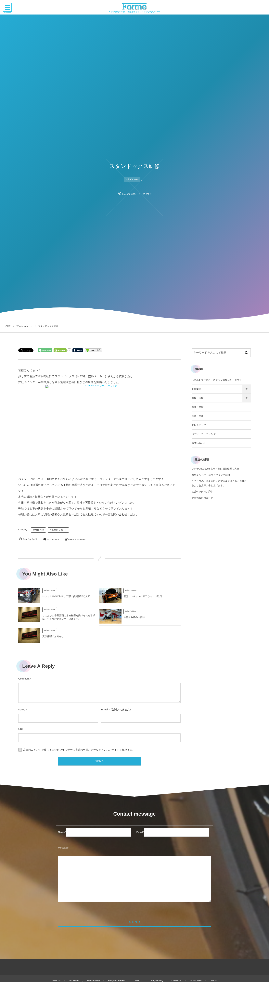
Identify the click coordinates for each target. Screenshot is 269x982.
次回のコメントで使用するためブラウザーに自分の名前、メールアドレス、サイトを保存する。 (79, 749)
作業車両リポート (58, 530)
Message (63, 847)
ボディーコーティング (204, 434)
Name (21, 709)
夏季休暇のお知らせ (53, 636)
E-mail (104, 709)
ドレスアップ (199, 425)
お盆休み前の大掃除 (134, 617)
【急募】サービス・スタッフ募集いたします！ (217, 380)
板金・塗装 (197, 416)
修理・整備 (197, 407)
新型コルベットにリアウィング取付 (142, 596)
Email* (140, 832)
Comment (23, 678)
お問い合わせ (199, 443)
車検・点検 (197, 398)
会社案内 (196, 389)
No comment (52, 539)
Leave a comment (76, 539)
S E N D (134, 922)
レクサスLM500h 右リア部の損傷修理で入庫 (66, 596)
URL (20, 729)
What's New (132, 179)
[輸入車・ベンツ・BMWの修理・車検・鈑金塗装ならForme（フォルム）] (135, 6)
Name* (62, 832)
